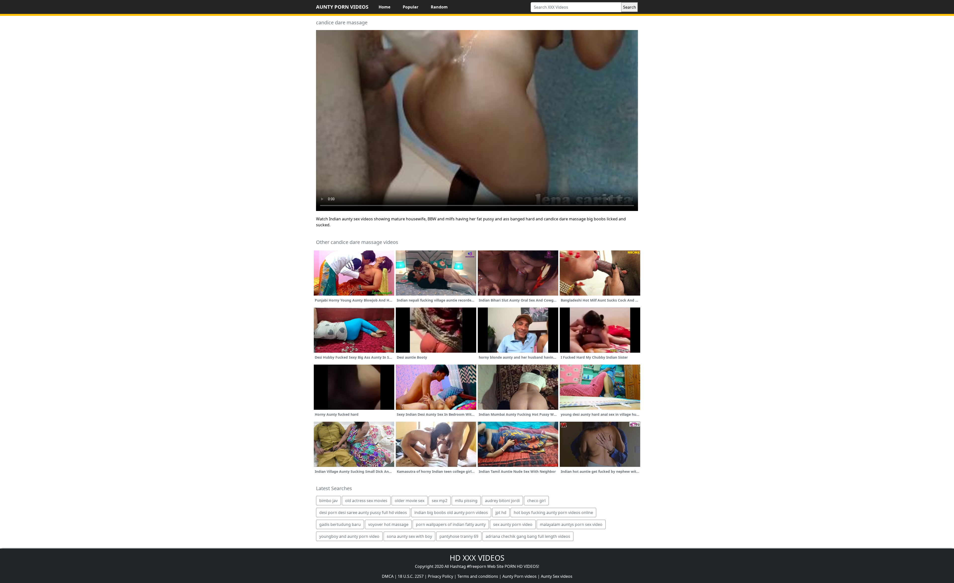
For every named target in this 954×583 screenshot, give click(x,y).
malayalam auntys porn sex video (571, 524)
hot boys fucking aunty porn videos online (553, 512)
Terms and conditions (477, 576)
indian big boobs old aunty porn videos (451, 512)
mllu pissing (466, 500)
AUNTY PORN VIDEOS (342, 6)
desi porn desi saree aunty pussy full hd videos (363, 512)
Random (439, 7)
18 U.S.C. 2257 (411, 576)
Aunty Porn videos (519, 576)
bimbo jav (328, 500)
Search (629, 7)
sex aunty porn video (512, 524)
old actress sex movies (366, 500)
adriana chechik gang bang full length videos (528, 536)
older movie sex (409, 500)
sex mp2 (439, 500)
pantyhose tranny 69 (458, 536)
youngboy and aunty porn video (349, 536)
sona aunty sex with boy (409, 536)
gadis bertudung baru (340, 524)
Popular (410, 7)
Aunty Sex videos (556, 576)
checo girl (536, 500)
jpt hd (500, 512)
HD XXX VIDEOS (477, 558)
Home (384, 7)
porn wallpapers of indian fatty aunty (451, 524)
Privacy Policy (440, 576)
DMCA (388, 576)
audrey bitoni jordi (502, 500)
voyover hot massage (388, 524)
